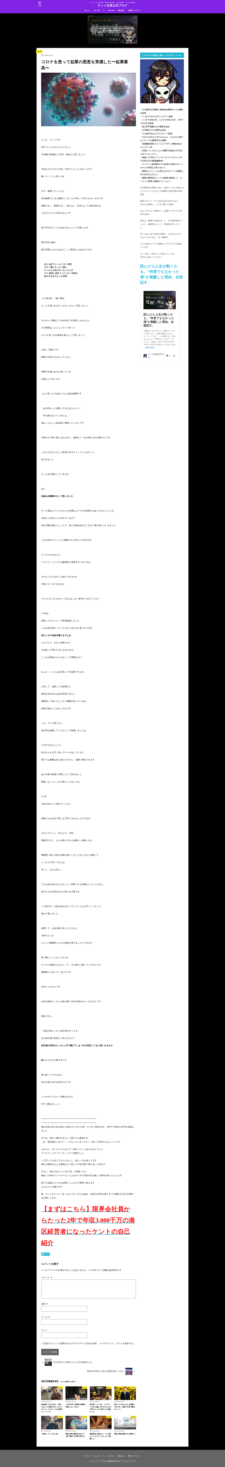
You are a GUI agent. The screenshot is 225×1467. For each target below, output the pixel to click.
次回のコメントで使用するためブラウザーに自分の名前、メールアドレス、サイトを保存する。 (89, 1343)
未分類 (39, 51)
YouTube (111, 10)
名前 (44, 1304)
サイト (44, 1330)
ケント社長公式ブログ (112, 5)
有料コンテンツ (134, 10)
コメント (46, 1277)
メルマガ (96, 10)
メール (45, 1317)
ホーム (87, 10)
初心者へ (121, 10)
